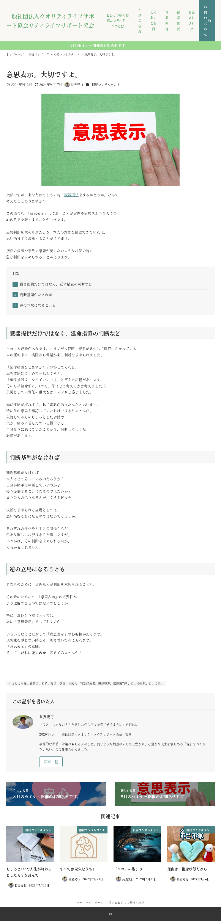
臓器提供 (71, 194)
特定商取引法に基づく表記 (126, 903)
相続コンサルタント (106, 84)
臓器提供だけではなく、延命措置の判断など (56, 284)
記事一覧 (51, 761)
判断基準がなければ (36, 294)
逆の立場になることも (38, 305)
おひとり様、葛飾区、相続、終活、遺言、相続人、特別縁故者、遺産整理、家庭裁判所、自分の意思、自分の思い (87, 683)
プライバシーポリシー (91, 903)
